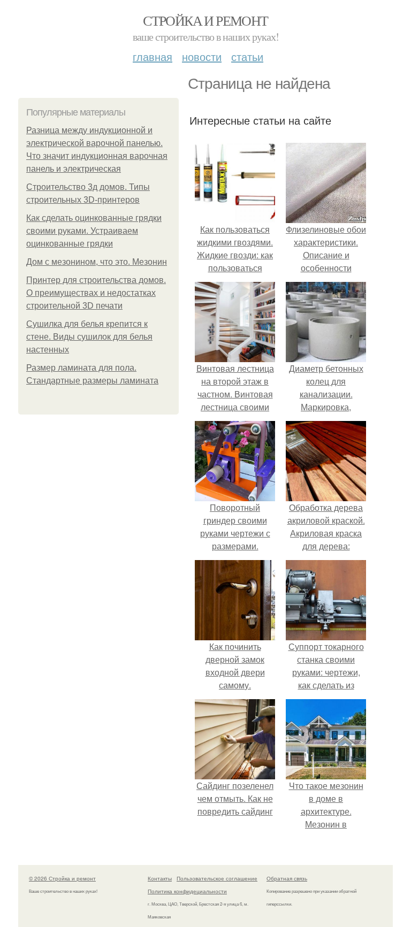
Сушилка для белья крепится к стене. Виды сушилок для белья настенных (89, 336)
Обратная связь (287, 878)
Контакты (160, 878)
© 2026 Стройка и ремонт (62, 878)
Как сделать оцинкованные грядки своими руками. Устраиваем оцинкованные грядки (94, 230)
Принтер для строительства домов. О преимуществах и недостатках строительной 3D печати (96, 292)
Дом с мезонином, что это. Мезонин (96, 261)
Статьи (247, 56)
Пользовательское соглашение (217, 878)
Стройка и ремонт (205, 20)
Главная (152, 56)
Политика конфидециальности (187, 891)
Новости (202, 56)
